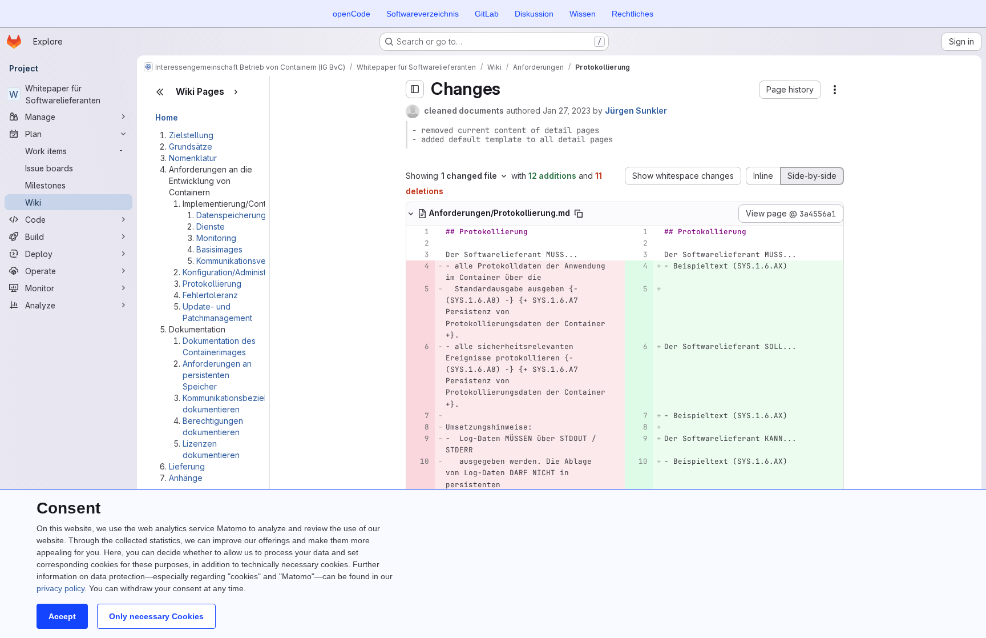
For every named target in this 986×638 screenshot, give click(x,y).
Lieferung (187, 466)
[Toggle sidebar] (415, 89)
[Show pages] (236, 92)
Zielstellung (191, 135)
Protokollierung (212, 283)
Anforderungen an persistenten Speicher (217, 375)
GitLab (487, 13)
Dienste (210, 226)
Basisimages (219, 249)
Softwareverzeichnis (422, 13)
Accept (62, 616)
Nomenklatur (193, 158)
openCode (351, 13)
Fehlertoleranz (210, 295)
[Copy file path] (578, 213)
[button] (790, 90)
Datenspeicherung (231, 215)
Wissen (582, 13)
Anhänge (186, 478)
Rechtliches (632, 13)
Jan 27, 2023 (567, 110)
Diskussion (534, 13)
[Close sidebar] (160, 92)
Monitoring (216, 238)
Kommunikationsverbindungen (252, 261)
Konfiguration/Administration (235, 272)
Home (166, 117)
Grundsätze (190, 146)
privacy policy (60, 588)
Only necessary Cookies (156, 616)
